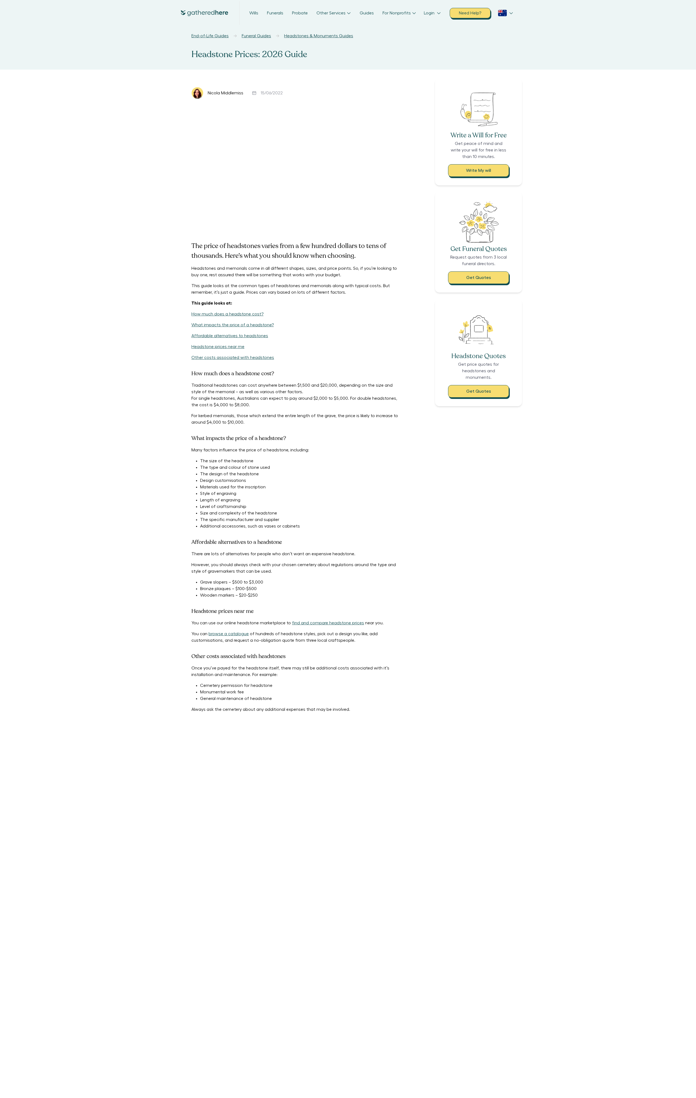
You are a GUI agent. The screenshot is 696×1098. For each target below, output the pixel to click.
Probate (300, 13)
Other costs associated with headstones (232, 357)
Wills (253, 13)
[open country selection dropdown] (505, 13)
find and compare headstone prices (328, 623)
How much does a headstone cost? (227, 314)
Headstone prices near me (217, 347)
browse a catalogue (229, 634)
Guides (367, 13)
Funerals (275, 13)
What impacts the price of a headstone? (232, 325)
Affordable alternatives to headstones (229, 336)
